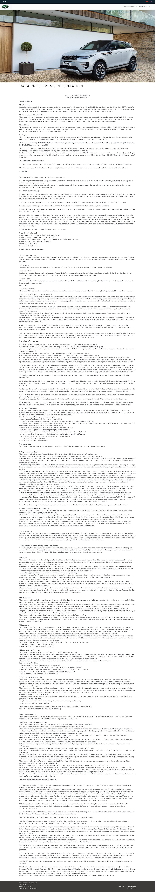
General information (129, 6)
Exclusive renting (140, 6)
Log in (4, 1)
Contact (148, 6)
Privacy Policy (132, 888)
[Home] (5, 5)
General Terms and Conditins (127, 886)
